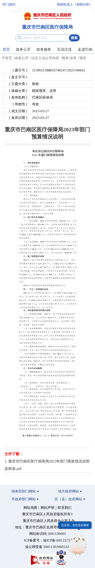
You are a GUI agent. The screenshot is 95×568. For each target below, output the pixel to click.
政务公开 (23, 49)
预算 (82, 58)
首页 (6, 49)
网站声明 (47, 507)
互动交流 (64, 49)
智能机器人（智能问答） (74, 4)
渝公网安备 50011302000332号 (49, 547)
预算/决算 (69, 58)
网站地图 (30, 507)
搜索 (74, 38)
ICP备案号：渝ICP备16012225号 (49, 540)
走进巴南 (85, 49)
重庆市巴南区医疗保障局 (47, 26)
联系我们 (64, 507)
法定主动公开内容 (45, 58)
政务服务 (43, 49)
